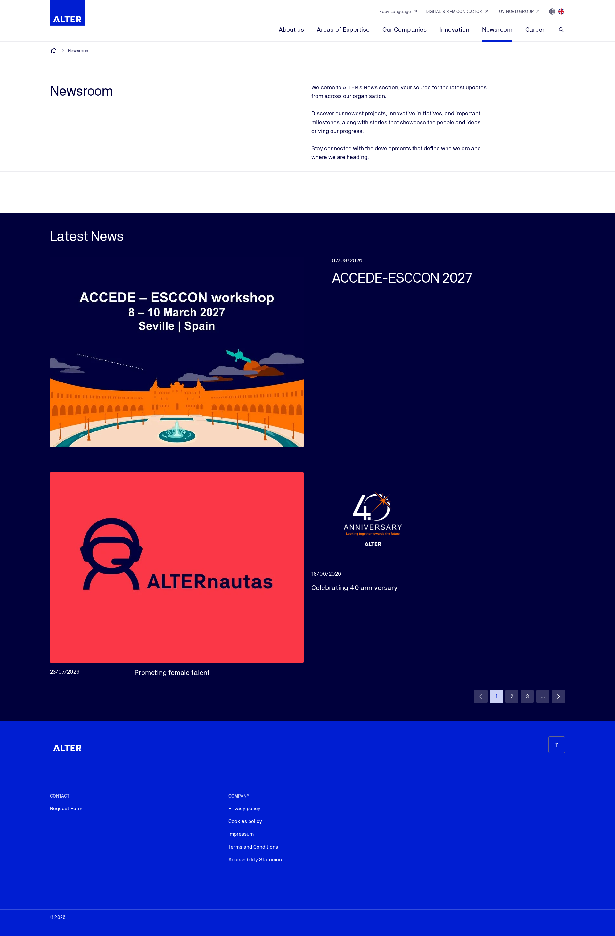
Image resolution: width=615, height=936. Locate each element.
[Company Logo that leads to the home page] (67, 13)
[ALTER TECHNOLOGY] (54, 50)
